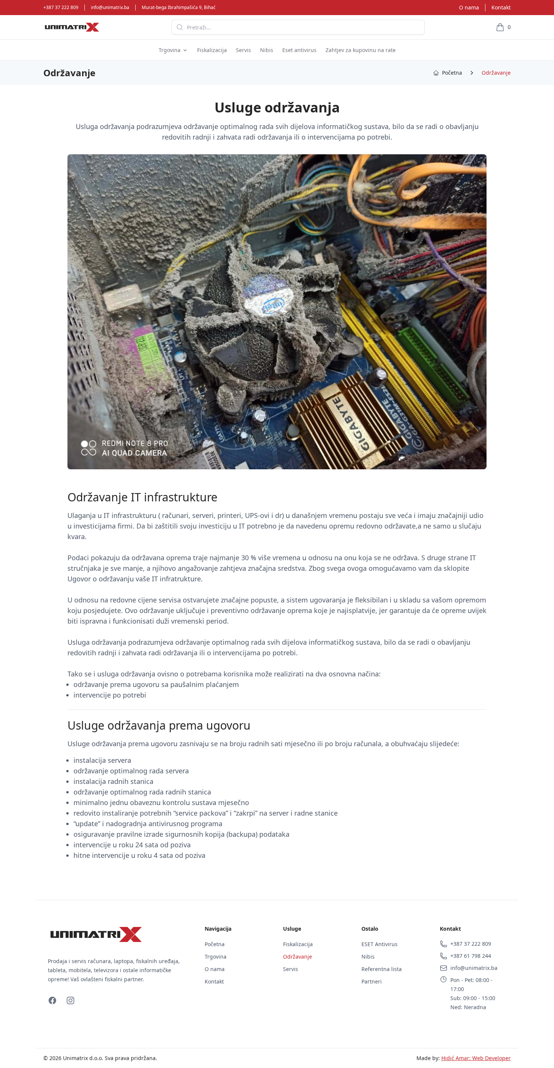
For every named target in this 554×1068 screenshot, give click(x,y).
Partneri (371, 981)
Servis (290, 969)
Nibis (368, 956)
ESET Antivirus (379, 944)
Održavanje (496, 72)
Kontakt (501, 7)
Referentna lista (381, 969)
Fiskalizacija (298, 944)
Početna (215, 944)
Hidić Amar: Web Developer (476, 1058)
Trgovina (215, 956)
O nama (469, 7)
